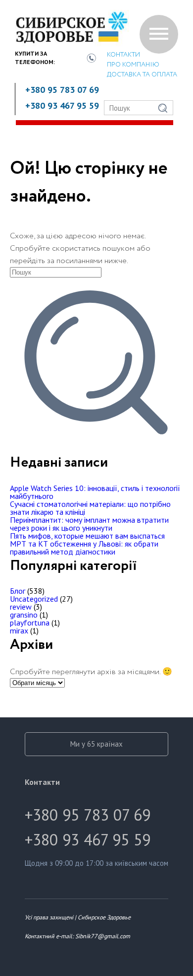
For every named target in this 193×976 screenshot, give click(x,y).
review (21, 607)
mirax (19, 630)
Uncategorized (34, 599)
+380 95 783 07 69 (62, 89)
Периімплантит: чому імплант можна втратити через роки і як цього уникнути (89, 524)
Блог (17, 591)
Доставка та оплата (142, 74)
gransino (24, 615)
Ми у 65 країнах (96, 744)
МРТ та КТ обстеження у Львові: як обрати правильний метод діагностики (84, 548)
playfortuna (29, 622)
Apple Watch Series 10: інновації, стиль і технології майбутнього (95, 492)
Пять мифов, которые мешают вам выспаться (87, 536)
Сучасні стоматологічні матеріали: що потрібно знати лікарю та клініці (90, 508)
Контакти (123, 55)
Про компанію (133, 65)
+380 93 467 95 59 (62, 105)
